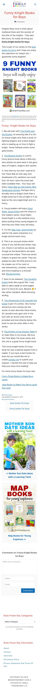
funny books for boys (20, 408)
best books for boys (19, 403)
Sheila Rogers (8, 395)
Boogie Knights (13, 274)
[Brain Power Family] (19, 4)
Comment (28, 590)
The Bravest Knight (13, 156)
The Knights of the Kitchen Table (19, 331)
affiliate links (16, 116)
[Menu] (4, 4)
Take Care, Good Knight (22, 230)
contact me (13, 359)
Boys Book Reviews (8, 399)
